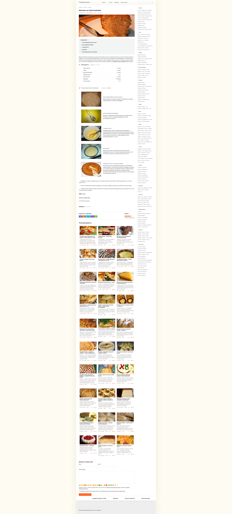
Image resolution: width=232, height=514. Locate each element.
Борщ (139, 34)
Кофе (150, 198)
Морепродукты (142, 209)
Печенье (139, 239)
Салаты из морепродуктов (143, 17)
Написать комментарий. (84, 197)
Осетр (143, 132)
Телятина (144, 113)
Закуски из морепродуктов (143, 99)
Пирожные (140, 234)
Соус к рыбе (140, 156)
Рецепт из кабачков (142, 182)
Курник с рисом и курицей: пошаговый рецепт (86, 399)
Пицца (143, 232)
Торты (148, 239)
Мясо (140, 111)
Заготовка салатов (142, 273)
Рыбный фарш (141, 128)
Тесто (147, 237)
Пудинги (147, 234)
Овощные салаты (148, 15)
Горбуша (150, 128)
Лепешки (139, 235)
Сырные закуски (141, 90)
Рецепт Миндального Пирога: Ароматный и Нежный (87, 423)
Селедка (148, 126)
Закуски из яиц (148, 86)
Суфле (139, 187)
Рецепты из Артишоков (142, 169)
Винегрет (139, 12)
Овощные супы (146, 49)
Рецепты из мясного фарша (143, 121)
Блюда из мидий (141, 215)
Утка (150, 108)
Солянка (142, 34)
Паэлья (139, 73)
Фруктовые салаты (142, 23)
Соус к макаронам (149, 158)
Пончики (147, 232)
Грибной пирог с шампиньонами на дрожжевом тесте (88, 305)
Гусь (146, 106)
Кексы (147, 235)
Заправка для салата (142, 148)
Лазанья (143, 73)
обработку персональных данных (113, 487)
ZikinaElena (81, 206)
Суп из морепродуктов (142, 43)
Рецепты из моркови (142, 167)
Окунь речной (140, 141)
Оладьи (143, 235)
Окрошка (139, 36)
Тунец (142, 126)
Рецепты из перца (141, 180)
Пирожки (139, 232)
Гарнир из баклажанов (142, 62)
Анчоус (146, 132)
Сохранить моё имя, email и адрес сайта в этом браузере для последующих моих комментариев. (102, 491)
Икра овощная (149, 252)
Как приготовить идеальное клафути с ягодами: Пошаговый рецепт (87, 376)
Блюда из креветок (142, 223)
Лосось (145, 128)
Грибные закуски (141, 91)
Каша (149, 71)
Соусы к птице (141, 160)
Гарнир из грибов (148, 58)
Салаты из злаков (141, 19)
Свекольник (140, 49)
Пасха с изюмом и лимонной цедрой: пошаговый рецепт (123, 375)
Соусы (140, 146)
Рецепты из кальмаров (142, 217)
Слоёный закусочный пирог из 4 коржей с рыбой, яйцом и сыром (87, 237)
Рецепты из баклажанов (143, 176)
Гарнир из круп (149, 64)
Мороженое (146, 187)
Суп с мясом (146, 40)
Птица (140, 104)
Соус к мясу (146, 160)
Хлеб (144, 234)
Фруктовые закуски (142, 93)
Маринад (149, 148)
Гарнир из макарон (142, 54)
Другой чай (146, 196)
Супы (140, 32)
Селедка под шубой (146, 12)
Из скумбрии (146, 141)
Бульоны (147, 47)
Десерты (141, 185)
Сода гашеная (86, 81)
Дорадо (139, 132)
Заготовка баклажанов (142, 269)
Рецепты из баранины (142, 117)
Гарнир (140, 52)
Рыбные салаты (141, 21)
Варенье (139, 254)
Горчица (148, 152)
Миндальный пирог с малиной (87, 445)
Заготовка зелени (141, 252)
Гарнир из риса (141, 58)
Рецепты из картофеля (142, 175)
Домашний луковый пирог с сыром (106, 282)
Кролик (150, 119)
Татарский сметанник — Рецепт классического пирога (124, 260)
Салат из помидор (141, 10)
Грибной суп (140, 38)
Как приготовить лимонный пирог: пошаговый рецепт (125, 283)
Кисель (139, 198)
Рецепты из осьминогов (143, 226)
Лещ (145, 126)
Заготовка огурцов (142, 246)
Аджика (145, 156)
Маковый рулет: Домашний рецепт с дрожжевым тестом (106, 260)
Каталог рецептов (130, 498)
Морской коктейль (142, 221)
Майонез (139, 150)
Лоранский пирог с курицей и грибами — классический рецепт (87, 352)
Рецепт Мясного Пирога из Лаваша (106, 329)
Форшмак (140, 88)
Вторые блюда (142, 67)
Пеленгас (147, 130)
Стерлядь (144, 136)
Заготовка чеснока (142, 263)
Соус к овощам (141, 158)
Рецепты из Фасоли (142, 178)
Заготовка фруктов (142, 256)
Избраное (115, 498)
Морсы (139, 196)
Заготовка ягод (141, 267)
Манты (148, 69)
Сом (151, 141)
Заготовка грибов (141, 275)
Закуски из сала (141, 101)
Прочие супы (150, 45)
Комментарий (82, 469)
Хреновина (143, 152)
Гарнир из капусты (141, 60)
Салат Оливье (149, 10)
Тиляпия (148, 136)
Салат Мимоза (141, 14)
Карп (149, 132)
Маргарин (85, 78)
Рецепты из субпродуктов (143, 119)
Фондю (144, 88)
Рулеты (143, 241)
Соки (142, 196)
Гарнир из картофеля (142, 56)
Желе (142, 187)
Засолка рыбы (141, 262)
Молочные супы (141, 47)
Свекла (147, 180)
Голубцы (144, 77)
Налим (139, 138)
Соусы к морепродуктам (143, 154)
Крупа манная (86, 68)
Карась (139, 126)
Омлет (139, 75)
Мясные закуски (141, 82)
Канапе (146, 90)
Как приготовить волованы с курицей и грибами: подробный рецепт (105, 400)
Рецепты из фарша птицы (143, 108)
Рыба (140, 124)
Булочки (150, 237)
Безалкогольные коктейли (143, 200)
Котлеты (139, 69)
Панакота (140, 191)
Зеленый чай (140, 204)
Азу (150, 73)
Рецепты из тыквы (142, 173)
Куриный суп (144, 36)
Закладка (83, 193)
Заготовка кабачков (142, 271)
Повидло (144, 254)
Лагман (147, 73)
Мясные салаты (148, 29)
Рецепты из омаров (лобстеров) (144, 224)
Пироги (143, 237)
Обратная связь (124, 2)
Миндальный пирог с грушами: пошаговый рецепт (105, 423)
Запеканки (144, 239)
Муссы (150, 187)
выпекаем (84, 49)
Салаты (140, 8)
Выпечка (141, 229)
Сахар (84, 70)
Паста (143, 71)
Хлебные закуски (141, 97)
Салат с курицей (141, 15)
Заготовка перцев (141, 258)
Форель (139, 134)
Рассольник (147, 34)
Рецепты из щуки (141, 143)
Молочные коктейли (142, 202)
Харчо (149, 36)
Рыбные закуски (141, 86)
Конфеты (140, 189)
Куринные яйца (86, 74)
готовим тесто (85, 47)
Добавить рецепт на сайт (99, 498)
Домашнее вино (144, 198)
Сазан (142, 138)
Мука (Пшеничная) (87, 72)
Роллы (148, 93)
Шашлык (139, 113)
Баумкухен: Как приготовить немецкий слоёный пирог (123, 399)
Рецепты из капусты (142, 171)
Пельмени (144, 69)
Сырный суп (140, 40)
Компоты (148, 204)
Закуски (140, 80)
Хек (146, 134)
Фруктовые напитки (142, 206)
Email (99, 464)
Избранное (116, 2)
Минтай (143, 134)
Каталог (103, 2)
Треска (148, 134)
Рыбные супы (140, 42)
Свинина (149, 115)
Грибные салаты (141, 25)
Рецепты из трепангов (142, 219)
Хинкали (142, 75)
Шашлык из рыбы (148, 138)
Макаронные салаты (142, 27)
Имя (80, 464)
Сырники (139, 241)
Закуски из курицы (142, 84)
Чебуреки (140, 237)
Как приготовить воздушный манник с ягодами (124, 329)
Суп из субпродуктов (142, 45)
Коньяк (150, 196)
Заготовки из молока (142, 265)
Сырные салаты (141, 29)
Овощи (140, 165)
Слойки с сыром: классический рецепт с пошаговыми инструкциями (105, 306)
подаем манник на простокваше (89, 51)
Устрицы (139, 211)
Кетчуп (139, 152)
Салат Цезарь (147, 14)
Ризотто (147, 75)
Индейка (139, 106)
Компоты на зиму (141, 260)
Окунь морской (141, 130)
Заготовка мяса (147, 262)
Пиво (148, 202)
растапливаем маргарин (87, 44)
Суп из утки (145, 38)
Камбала (139, 136)
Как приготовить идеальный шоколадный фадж (123, 237)
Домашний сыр (149, 260)
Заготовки (141, 244)
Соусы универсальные (146, 150)
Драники (139, 71)
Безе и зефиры (145, 189)
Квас (145, 204)
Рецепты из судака (145, 139)
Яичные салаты (149, 19)
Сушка (147, 254)
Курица (143, 106)
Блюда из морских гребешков (144, 213)
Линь (150, 130)
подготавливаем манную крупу (89, 42)
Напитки (140, 194)
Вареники (140, 77)
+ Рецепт (110, 2)
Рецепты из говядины (142, 115)
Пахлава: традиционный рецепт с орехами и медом (106, 352)
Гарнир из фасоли (141, 64)
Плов (146, 71)
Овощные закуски (141, 95)
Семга (139, 139)
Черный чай (149, 206)
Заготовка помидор (142, 248)
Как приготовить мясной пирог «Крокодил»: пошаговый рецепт (87, 329)
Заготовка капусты (142, 250)
